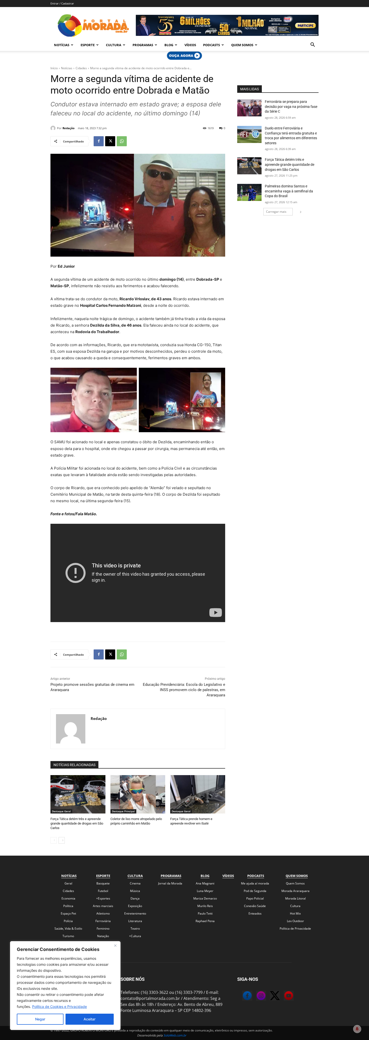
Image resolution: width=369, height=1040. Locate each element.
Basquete (103, 883)
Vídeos (190, 45)
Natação (103, 936)
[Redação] (53, 128)
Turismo (68, 936)
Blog (168, 45)
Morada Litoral (295, 898)
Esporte (88, 45)
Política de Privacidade (295, 928)
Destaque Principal (123, 811)
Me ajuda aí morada (255, 883)
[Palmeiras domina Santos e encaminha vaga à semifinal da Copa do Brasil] (249, 192)
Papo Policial (255, 898)
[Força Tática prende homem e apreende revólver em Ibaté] (197, 794)
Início (54, 68)
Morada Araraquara (295, 891)
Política (68, 906)
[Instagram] (256, 996)
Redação (69, 128)
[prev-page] (53, 840)
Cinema (135, 883)
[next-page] (61, 840)
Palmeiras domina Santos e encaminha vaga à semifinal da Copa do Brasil (289, 191)
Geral (68, 883)
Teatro (135, 928)
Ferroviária (103, 921)
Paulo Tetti (205, 913)
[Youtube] (284, 996)
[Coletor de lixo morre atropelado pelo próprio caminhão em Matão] (137, 794)
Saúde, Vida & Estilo (68, 928)
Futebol (103, 891)
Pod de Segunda (255, 891)
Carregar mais (276, 211)
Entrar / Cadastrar (62, 3)
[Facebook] (99, 141)
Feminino (103, 928)
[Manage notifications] (357, 1029)
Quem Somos (242, 45)
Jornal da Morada (170, 883)
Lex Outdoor (295, 921)
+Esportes (103, 898)
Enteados (255, 913)
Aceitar (89, 1019)
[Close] (115, 945)
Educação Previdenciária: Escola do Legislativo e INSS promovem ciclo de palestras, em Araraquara (184, 689)
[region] (65, 985)
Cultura (113, 45)
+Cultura (135, 936)
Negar (40, 1019)
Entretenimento (135, 913)
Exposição (135, 906)
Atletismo (103, 913)
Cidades (81, 68)
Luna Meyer (205, 891)
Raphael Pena (205, 921)
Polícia (68, 921)
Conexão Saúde (255, 906)
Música (135, 891)
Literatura (135, 921)
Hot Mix (295, 913)
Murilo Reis (205, 906)
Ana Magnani (205, 883)
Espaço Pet (68, 913)
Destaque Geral (61, 811)
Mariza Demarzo (205, 898)
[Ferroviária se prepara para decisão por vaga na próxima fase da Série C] (249, 107)
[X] (110, 141)
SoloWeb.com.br (174, 1035)
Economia (68, 898)
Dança (135, 898)
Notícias (61, 45)
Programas (143, 45)
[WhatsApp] (122, 141)
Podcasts (211, 45)
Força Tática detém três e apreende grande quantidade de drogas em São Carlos (76, 823)
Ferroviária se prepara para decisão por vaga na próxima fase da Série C (291, 106)
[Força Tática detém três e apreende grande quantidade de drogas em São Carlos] (77, 794)
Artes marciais (103, 906)
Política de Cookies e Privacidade (59, 1006)
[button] (312, 45)
